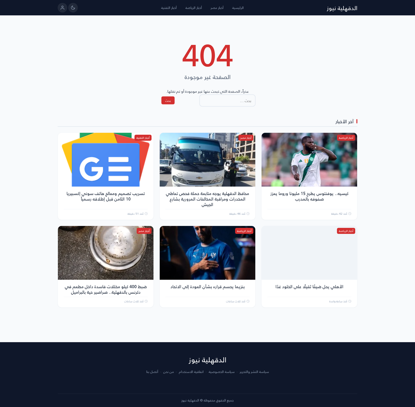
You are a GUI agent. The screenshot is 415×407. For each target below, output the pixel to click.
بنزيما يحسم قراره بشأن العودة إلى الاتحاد (208, 286)
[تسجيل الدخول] (62, 7)
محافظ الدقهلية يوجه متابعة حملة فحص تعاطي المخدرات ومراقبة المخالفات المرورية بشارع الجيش (207, 199)
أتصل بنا (152, 371)
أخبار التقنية (169, 7)
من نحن (168, 371)
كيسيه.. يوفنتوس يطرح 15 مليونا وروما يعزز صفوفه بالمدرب (309, 196)
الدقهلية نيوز (342, 7)
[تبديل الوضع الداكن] (73, 7)
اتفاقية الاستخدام (191, 371)
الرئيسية (238, 7)
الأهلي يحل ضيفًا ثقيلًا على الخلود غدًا (309, 286)
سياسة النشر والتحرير (254, 371)
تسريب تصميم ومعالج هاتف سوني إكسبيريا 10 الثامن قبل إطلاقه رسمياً (106, 196)
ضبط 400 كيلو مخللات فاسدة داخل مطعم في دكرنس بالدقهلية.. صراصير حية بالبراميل (106, 289)
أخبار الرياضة (193, 7)
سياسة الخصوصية (222, 371)
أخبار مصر (217, 7)
